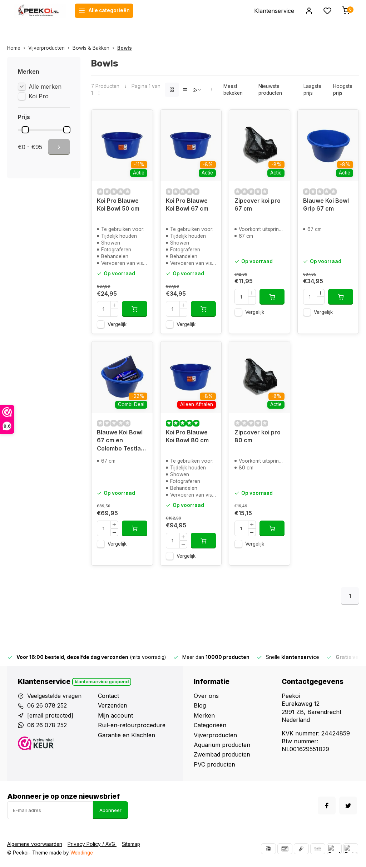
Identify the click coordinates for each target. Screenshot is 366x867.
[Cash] (301, 848)
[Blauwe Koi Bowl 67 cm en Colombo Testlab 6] (122, 377)
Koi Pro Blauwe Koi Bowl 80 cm (187, 436)
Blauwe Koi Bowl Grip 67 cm (326, 204)
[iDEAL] (268, 848)
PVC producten (214, 764)
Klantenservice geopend (102, 681)
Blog (200, 705)
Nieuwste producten (270, 89)
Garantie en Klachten (126, 735)
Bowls (124, 48)
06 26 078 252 (47, 705)
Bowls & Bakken (91, 48)
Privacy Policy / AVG (92, 844)
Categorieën (210, 725)
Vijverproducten (46, 48)
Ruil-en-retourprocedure (131, 725)
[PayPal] (334, 848)
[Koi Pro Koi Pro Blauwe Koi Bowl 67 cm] (190, 145)
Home (13, 48)
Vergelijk (117, 324)
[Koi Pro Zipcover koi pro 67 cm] (259, 145)
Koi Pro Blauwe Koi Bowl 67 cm (187, 204)
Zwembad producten (222, 754)
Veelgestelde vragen (54, 695)
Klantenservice (274, 10)
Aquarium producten (222, 744)
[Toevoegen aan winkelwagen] (134, 309)
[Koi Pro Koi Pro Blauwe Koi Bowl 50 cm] (122, 145)
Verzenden (112, 705)
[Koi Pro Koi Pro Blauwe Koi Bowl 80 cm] (190, 377)
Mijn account (115, 715)
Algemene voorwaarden (34, 844)
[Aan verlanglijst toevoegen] (142, 120)
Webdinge (81, 853)
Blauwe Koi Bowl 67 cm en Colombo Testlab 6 (120, 441)
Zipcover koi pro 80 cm (257, 436)
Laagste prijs (312, 89)
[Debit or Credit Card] (350, 848)
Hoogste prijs (342, 89)
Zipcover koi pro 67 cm (257, 204)
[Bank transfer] (317, 848)
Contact (108, 695)
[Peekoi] (40, 10)
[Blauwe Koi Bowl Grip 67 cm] (328, 145)
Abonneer (110, 810)
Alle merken (45, 86)
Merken (204, 715)
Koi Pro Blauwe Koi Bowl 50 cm (118, 204)
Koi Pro (39, 96)
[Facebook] (327, 805)
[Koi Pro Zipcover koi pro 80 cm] (259, 377)
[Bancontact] (284, 848)
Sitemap (131, 844)
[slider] (25, 129)
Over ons (206, 695)
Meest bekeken (233, 89)
